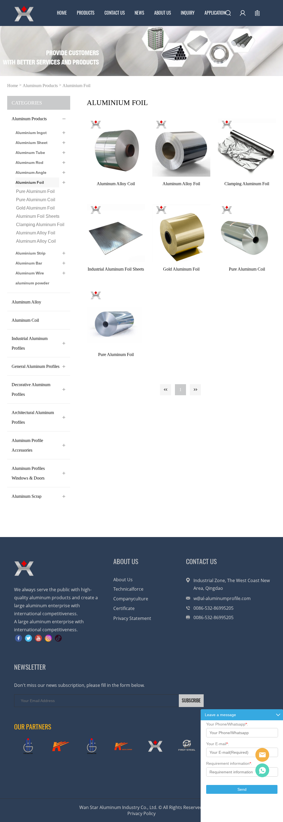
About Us (162, 13)
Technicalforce (128, 589)
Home (62, 13)
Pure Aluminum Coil (35, 199)
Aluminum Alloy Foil (35, 233)
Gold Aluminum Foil (35, 208)
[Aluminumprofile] (155, 746)
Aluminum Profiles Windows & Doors (28, 473)
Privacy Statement (132, 618)
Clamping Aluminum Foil (40, 224)
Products (86, 13)
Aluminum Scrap (26, 496)
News (139, 13)
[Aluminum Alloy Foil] (181, 148)
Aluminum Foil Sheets (37, 216)
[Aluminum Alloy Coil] (116, 148)
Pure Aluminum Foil (35, 191)
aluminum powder (32, 283)
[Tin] (91, 746)
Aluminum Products (40, 85)
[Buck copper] (60, 746)
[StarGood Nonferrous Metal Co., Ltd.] (28, 746)
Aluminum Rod (29, 162)
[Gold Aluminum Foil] (181, 233)
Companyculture (130, 599)
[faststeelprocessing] (187, 746)
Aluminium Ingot (31, 132)
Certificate (124, 608)
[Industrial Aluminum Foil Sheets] (116, 233)
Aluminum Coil (25, 320)
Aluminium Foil (76, 85)
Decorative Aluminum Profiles (31, 389)
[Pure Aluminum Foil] (116, 318)
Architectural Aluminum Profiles (33, 417)
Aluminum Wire (29, 273)
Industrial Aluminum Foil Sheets (116, 269)
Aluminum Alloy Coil (36, 241)
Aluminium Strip (30, 253)
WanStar (262, 755)
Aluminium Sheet (31, 142)
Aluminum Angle (30, 172)
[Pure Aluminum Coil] (247, 233)
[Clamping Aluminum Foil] (247, 148)
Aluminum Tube (30, 152)
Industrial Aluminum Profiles (30, 343)
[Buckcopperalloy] (123, 746)
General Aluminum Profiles (35, 366)
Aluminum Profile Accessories (27, 445)
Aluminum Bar (28, 263)
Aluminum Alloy (26, 302)
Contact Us (114, 13)
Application (215, 13)
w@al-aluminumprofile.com (222, 598)
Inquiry (188, 13)
